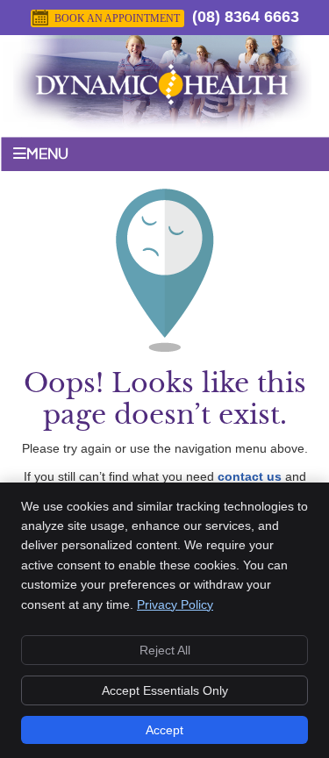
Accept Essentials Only (165, 690)
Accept (164, 730)
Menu (47, 154)
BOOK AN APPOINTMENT (117, 18)
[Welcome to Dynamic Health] (162, 119)
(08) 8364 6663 (245, 16)
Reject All (164, 650)
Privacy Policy (175, 604)
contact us (250, 476)
